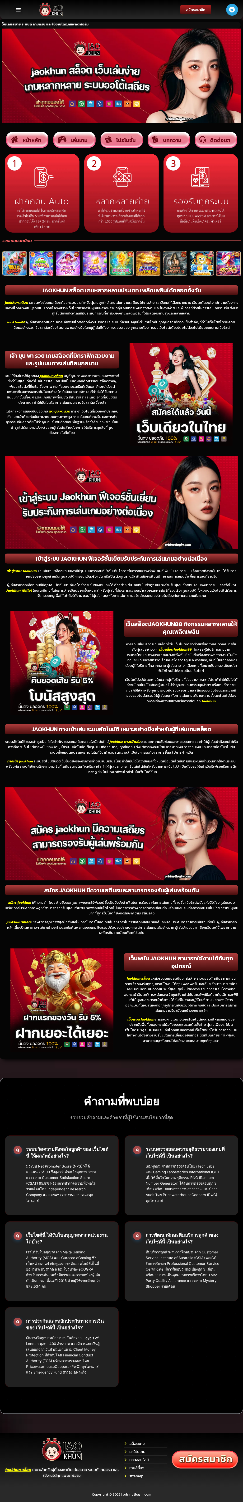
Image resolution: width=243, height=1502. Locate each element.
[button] (18, 10)
